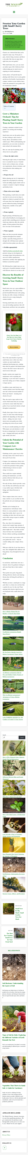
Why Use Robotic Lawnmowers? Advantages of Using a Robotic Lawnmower (11, 697)
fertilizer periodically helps (15, 251)
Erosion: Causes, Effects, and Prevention (14, 894)
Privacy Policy (6, 1135)
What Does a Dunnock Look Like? (12, 797)
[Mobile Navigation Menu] (14, 12)
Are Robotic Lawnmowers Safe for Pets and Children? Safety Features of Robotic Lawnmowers (13, 675)
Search (4, 735)
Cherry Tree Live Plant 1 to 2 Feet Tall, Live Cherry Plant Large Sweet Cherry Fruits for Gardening (14, 338)
